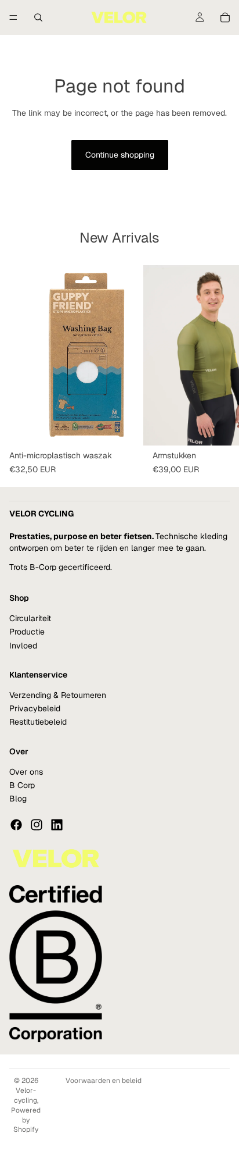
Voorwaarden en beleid (104, 1080)
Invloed (23, 645)
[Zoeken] (38, 17)
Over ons (26, 772)
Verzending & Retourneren (57, 695)
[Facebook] (16, 825)
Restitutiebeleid (38, 722)
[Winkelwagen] (225, 17)
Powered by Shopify (26, 1120)
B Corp (22, 785)
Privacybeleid (34, 708)
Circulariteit (30, 618)
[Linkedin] (57, 825)
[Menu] (13, 17)
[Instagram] (37, 825)
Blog (18, 799)
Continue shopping (119, 154)
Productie (27, 631)
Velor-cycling (25, 1095)
